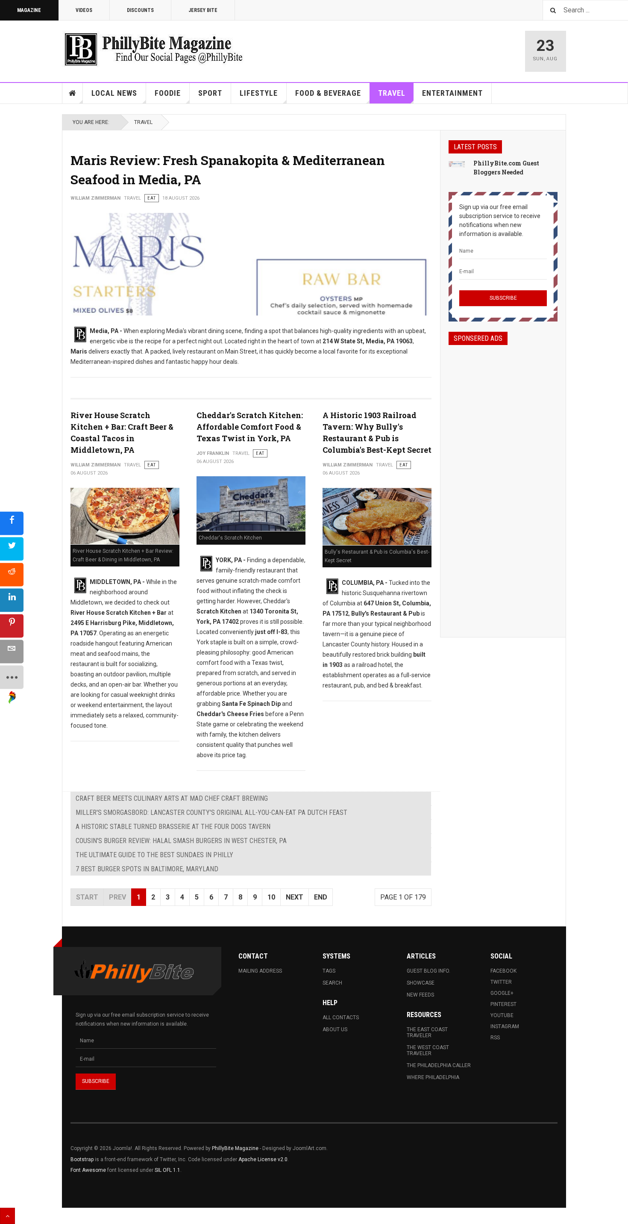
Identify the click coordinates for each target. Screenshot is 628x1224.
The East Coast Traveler (427, 1032)
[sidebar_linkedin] (11, 600)
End (320, 897)
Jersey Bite (202, 10)
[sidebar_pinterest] (11, 625)
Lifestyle (259, 92)
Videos (84, 10)
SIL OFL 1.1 (167, 1170)
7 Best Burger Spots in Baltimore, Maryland (147, 869)
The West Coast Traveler (428, 1050)
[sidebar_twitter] (11, 548)
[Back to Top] (7, 1216)
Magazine (29, 10)
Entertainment (452, 92)
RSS (495, 1038)
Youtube (502, 1015)
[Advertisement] (503, 483)
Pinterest (503, 1004)
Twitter (501, 982)
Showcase (420, 983)
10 (271, 897)
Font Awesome (88, 1170)
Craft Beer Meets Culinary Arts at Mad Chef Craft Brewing (172, 798)
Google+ (502, 993)
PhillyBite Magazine (235, 1148)
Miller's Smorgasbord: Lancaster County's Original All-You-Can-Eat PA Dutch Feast (211, 812)
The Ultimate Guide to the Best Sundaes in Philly (154, 855)
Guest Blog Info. (428, 971)
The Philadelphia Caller (439, 1065)
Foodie (168, 92)
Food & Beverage (328, 92)
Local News (114, 92)
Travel (391, 92)
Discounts (140, 10)
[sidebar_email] (11, 651)
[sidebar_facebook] (11, 523)
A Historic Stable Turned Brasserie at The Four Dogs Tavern (173, 827)
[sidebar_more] (11, 677)
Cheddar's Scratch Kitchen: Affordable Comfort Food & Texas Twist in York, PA (250, 426)
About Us (335, 1029)
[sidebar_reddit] (11, 574)
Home (72, 93)
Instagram (504, 1026)
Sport (210, 92)
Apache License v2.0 (263, 1159)
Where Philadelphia (433, 1077)
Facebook (503, 971)
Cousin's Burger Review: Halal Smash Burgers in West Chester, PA (181, 841)
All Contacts (341, 1017)
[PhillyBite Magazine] (153, 49)
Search (332, 983)
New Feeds (420, 995)
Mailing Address (260, 971)
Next (294, 897)
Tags (329, 971)
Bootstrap (82, 1159)
